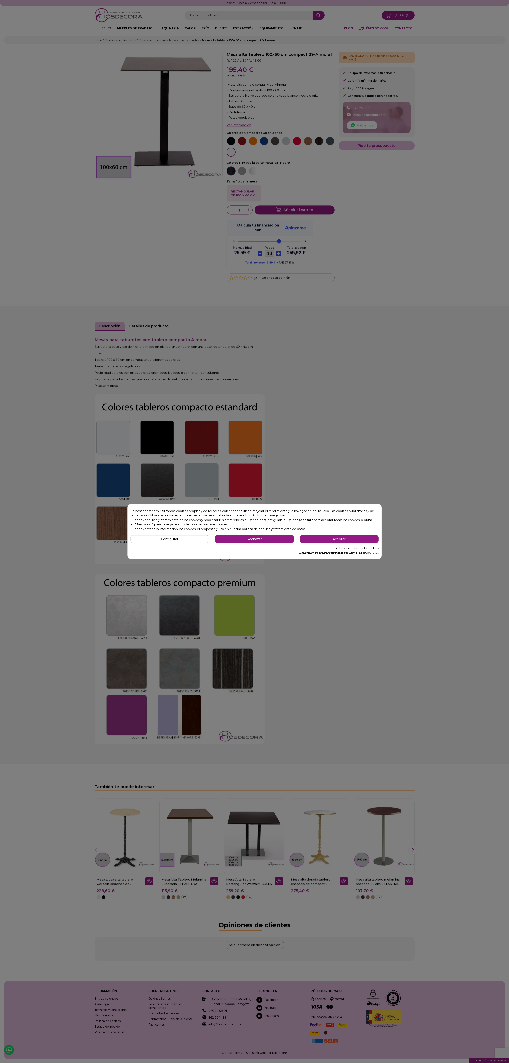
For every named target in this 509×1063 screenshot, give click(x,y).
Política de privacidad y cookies (357, 548)
